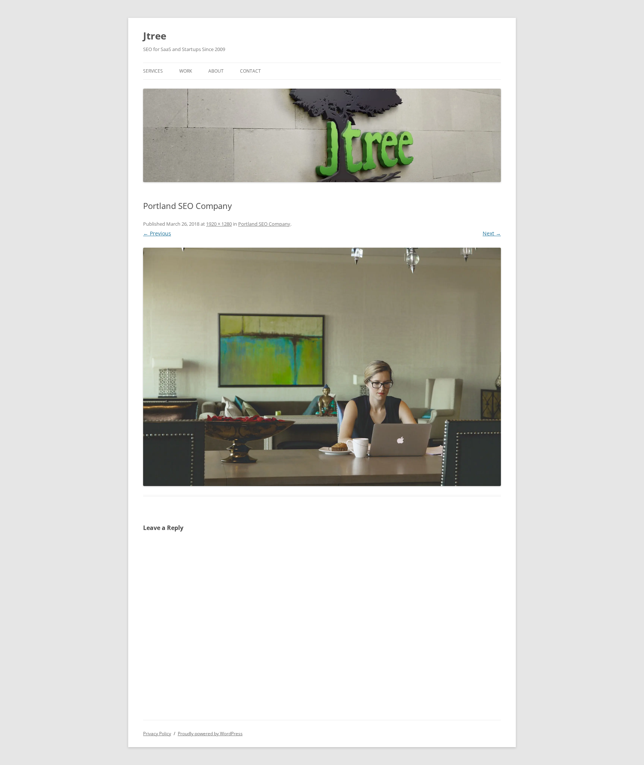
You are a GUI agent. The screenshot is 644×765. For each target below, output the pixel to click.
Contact (250, 71)
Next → (492, 233)
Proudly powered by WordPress (210, 733)
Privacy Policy (157, 733)
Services (153, 71)
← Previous (157, 233)
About (216, 71)
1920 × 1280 (219, 223)
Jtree (154, 35)
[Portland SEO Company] (322, 367)
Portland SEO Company (264, 223)
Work (185, 71)
